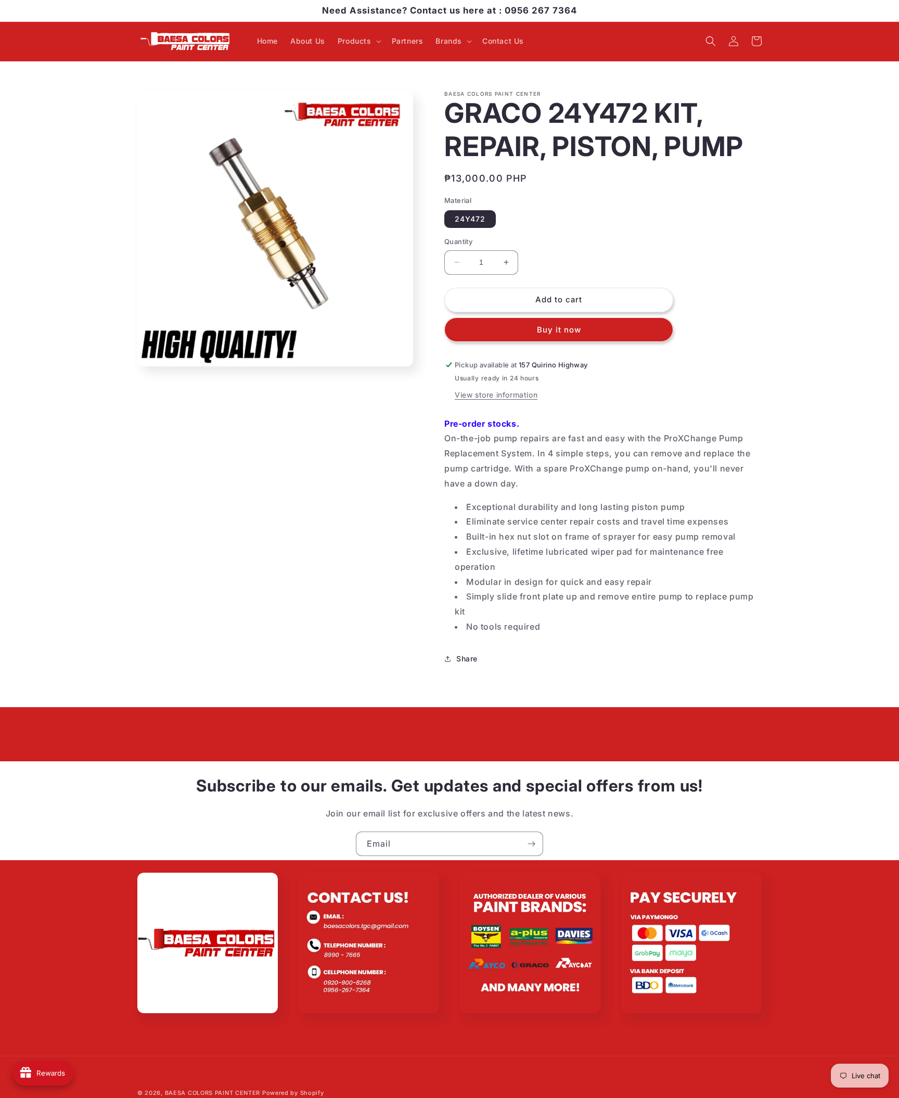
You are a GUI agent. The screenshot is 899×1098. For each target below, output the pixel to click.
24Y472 (470, 218)
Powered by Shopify (293, 1092)
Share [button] (467, 658)
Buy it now (559, 330)
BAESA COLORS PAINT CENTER (213, 1092)
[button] (358, 41)
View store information (496, 394)
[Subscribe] (531, 844)
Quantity (458, 241)
